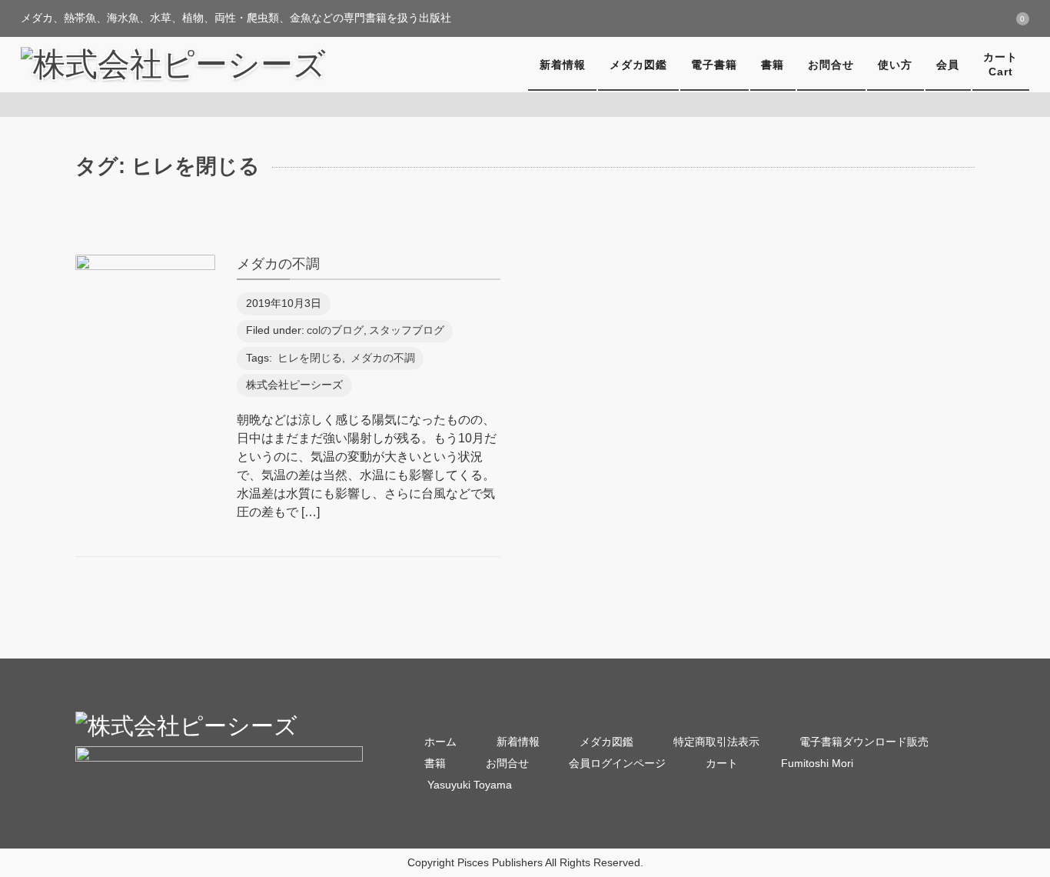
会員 (947, 64)
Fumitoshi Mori (815, 763)
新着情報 (563, 64)
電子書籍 (714, 64)
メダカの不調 (278, 263)
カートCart (1000, 64)
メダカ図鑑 (638, 64)
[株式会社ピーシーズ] (173, 64)
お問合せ (831, 64)
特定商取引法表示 (716, 742)
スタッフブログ (406, 330)
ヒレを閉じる (309, 358)
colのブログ (335, 330)
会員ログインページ (617, 763)
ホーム (440, 742)
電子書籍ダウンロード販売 (864, 742)
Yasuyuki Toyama (468, 785)
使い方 (895, 64)
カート (722, 763)
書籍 (772, 64)
